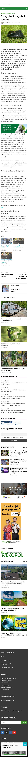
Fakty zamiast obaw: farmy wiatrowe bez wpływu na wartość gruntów (12, 609)
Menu (3, 8)
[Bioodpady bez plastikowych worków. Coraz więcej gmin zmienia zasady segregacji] (5, 459)
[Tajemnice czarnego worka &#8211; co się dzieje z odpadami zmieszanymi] (6, 255)
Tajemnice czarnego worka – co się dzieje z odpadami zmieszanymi (6, 261)
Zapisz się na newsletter (7, 667)
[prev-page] (2, 479)
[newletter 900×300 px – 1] (14, 128)
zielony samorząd (7, 561)
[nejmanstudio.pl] (14, 4)
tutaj (2, 207)
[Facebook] (10, 732)
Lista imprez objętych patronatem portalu (11, 711)
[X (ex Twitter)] (6, 732)
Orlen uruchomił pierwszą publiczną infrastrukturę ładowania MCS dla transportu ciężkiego (13, 397)
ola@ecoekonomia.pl (6, 680)
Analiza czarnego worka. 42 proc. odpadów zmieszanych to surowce (18, 246)
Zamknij (25, 744)
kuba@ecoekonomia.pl (6, 687)
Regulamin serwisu (5, 660)
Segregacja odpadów (6, 13)
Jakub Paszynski (8, 22)
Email (2, 432)
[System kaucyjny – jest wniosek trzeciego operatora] (6, 241)
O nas (2, 656)
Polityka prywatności (6, 664)
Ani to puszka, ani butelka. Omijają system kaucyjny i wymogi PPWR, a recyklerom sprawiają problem (18, 452)
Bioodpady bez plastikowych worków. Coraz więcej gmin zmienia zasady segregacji (18, 461)
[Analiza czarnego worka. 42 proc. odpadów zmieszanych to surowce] (18, 241)
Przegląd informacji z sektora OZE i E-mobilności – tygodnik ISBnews (14, 383)
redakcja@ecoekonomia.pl (7, 700)
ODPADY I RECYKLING (7, 447)
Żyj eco (13, 13)
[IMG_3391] (11, 523)
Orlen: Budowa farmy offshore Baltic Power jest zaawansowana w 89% (13, 390)
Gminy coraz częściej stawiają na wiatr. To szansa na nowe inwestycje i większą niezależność (13, 583)
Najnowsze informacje (9, 376)
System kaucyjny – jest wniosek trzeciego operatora (5, 246)
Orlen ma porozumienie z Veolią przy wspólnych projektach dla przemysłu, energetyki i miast (13, 411)
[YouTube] (14, 732)
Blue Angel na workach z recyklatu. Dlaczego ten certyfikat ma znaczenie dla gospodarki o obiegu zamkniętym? (18, 470)
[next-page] (4, 479)
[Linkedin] (2, 732)
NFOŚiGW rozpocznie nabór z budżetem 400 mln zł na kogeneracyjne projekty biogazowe (13, 404)
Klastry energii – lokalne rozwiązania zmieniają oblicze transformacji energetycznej (14, 634)
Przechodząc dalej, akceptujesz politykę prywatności (13, 437)
